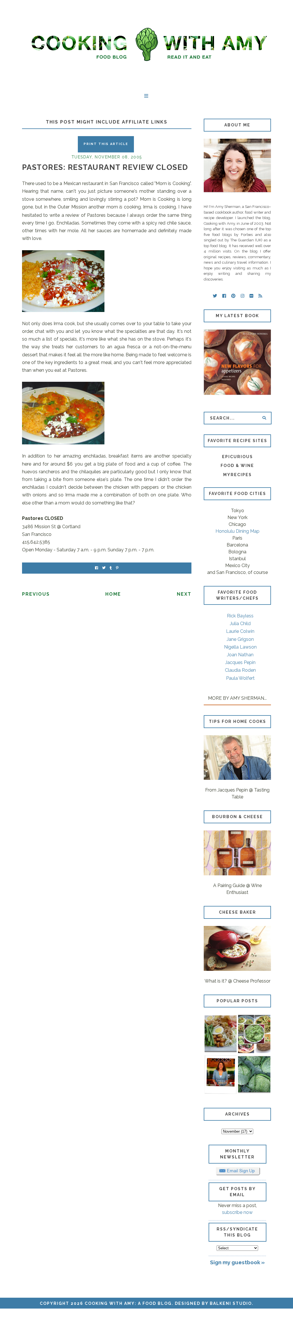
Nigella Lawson (240, 647)
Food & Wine (237, 465)
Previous (36, 594)
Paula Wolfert (240, 678)
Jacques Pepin (240, 662)
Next (184, 594)
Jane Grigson (240, 639)
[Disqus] (106, 680)
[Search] (264, 418)
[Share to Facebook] (96, 568)
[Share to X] (104, 568)
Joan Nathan (240, 654)
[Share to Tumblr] (111, 568)
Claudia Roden (240, 670)
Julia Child (240, 623)
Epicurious (237, 456)
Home (113, 594)
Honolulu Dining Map (237, 531)
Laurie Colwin (240, 631)
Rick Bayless (240, 616)
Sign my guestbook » (237, 1262)
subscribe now (237, 1212)
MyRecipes (237, 474)
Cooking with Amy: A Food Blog (128, 1303)
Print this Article (106, 144)
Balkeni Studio (231, 1303)
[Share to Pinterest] (117, 568)
